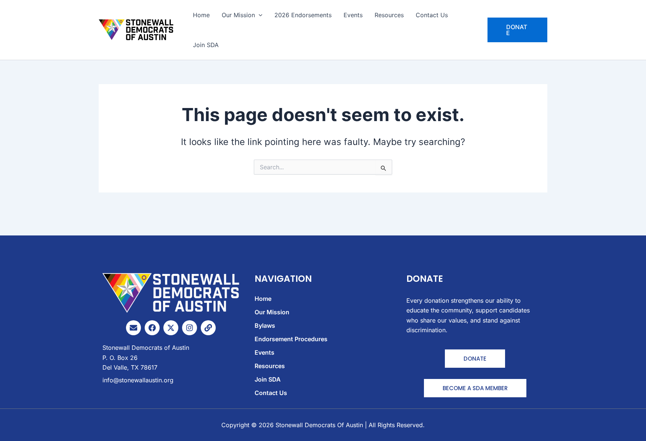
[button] (517, 30)
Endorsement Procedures (291, 339)
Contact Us (432, 15)
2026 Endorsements (303, 15)
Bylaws (265, 326)
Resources (389, 15)
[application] (258, 15)
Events (353, 15)
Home (201, 15)
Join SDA (206, 45)
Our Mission (238, 15)
